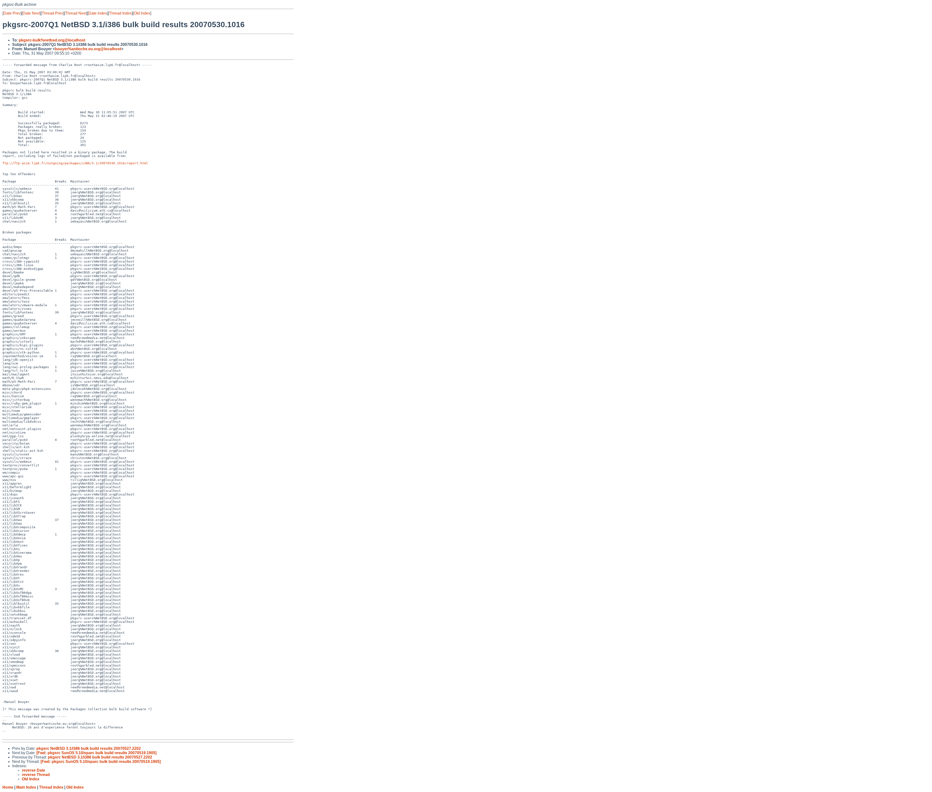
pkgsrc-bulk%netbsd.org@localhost (52, 40)
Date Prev (12, 13)
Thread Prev (52, 13)
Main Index (26, 787)
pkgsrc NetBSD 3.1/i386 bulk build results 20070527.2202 (88, 748)
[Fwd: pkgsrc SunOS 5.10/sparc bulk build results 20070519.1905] (96, 753)
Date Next (31, 13)
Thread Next (75, 13)
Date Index (97, 13)
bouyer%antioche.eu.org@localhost (88, 49)
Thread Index (120, 13)
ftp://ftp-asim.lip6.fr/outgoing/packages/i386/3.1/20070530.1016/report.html (75, 163)
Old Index (142, 13)
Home (7, 787)
